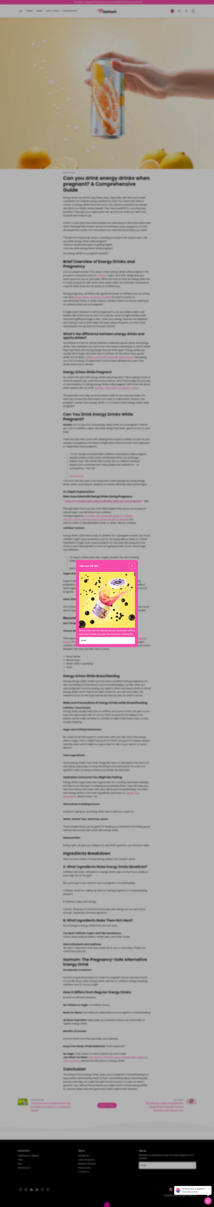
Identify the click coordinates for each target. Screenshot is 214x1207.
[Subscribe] (132, 640)
